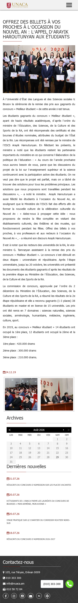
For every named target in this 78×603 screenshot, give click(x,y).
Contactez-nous (18, 562)
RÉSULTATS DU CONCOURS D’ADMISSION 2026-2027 (31, 539)
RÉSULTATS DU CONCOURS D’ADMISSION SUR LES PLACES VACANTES (39, 485)
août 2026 (39, 429)
